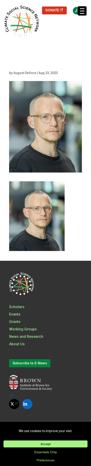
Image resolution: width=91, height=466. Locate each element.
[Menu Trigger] (82, 11)
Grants (15, 321)
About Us (17, 344)
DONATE (56, 10)
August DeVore (24, 73)
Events (15, 314)
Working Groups (23, 329)
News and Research (26, 336)
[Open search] (74, 10)
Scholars (16, 307)
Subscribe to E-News (30, 363)
